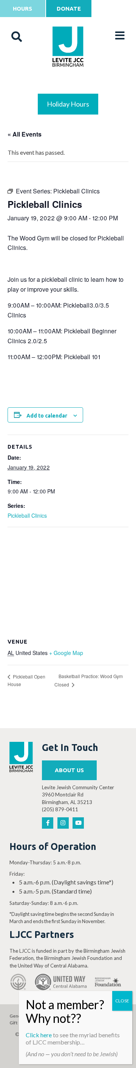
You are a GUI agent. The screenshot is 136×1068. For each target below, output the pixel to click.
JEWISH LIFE (68, 84)
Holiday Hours (68, 104)
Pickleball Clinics (27, 515)
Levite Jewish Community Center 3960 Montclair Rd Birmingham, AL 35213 (78, 794)
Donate (69, 8)
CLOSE (122, 1001)
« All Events (25, 134)
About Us (69, 770)
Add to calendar (46, 415)
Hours (22, 8)
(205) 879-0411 (60, 809)
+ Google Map (66, 653)
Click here (39, 1034)
